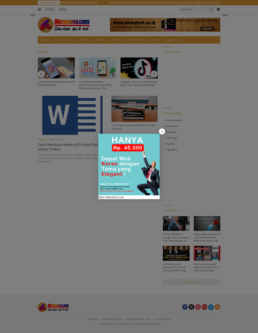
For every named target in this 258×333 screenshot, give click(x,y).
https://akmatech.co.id (110, 197)
